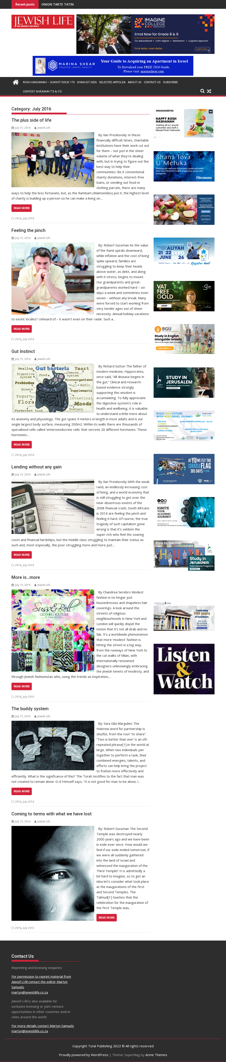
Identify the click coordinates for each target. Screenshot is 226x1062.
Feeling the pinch (28, 230)
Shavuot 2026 (87, 82)
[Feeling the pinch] (52, 245)
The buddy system (30, 708)
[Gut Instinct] (52, 366)
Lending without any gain (36, 467)
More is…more (25, 577)
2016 (18, 218)
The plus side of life (31, 120)
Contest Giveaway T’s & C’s (42, 91)
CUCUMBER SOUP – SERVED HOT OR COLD (73, 4)
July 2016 (28, 218)
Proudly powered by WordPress (83, 1055)
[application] (145, 34)
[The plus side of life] (52, 135)
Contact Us (152, 82)
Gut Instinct (23, 351)
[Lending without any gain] (52, 481)
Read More (22, 208)
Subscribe (170, 82)
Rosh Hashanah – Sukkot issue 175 (49, 82)
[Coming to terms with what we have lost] (52, 828)
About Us (134, 82)
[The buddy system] (52, 723)
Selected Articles (112, 82)
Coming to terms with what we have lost (51, 813)
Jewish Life (44, 128)
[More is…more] (52, 592)
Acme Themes (156, 1055)
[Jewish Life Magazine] (113, 74)
